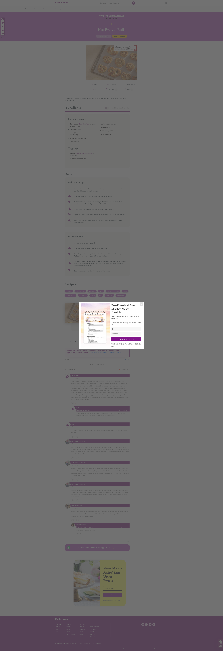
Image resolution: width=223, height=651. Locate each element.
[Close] (141, 304)
